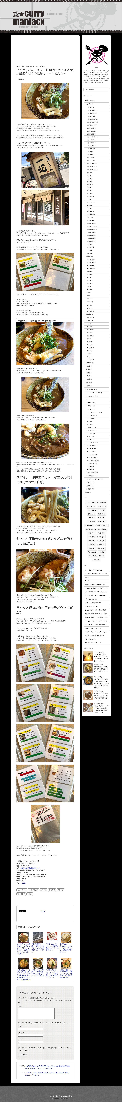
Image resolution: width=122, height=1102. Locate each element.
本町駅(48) (101, 517)
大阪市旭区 (90, 160)
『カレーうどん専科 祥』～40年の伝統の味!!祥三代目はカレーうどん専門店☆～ (37, 974)
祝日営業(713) (91, 506)
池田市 (89, 175)
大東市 (89, 199)
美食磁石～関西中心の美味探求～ (95, 584)
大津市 (89, 295)
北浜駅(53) (92, 517)
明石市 (89, 286)
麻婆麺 (89, 424)
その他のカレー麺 (91, 427)
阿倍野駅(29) (91, 533)
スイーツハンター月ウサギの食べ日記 (96, 624)
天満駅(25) (91, 540)
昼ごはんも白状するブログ (93, 603)
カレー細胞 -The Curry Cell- (93, 570)
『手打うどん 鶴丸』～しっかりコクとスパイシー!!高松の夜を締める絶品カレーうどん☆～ (52, 974)
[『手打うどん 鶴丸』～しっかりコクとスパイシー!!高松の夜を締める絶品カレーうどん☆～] (52, 959)
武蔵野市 (89, 359)
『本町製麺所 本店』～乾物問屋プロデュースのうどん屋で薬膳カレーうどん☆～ (37, 948)
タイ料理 (89, 439)
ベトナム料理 (90, 451)
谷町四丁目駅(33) (91, 529)
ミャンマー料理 (91, 463)
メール (21, 1033)
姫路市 (89, 289)
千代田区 (89, 329)
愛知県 (88, 366)
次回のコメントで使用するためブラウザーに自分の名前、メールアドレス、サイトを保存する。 (45, 1049)
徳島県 (88, 379)
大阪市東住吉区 (91, 137)
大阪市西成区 (33, 890)
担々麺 (89, 421)
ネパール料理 (90, 436)
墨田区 (89, 332)
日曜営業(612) (102, 506)
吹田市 (89, 187)
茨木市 (89, 181)
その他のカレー (90, 475)
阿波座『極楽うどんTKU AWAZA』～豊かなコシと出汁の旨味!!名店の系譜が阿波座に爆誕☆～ (66, 974)
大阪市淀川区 (90, 163)
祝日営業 (60, 890)
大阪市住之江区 (91, 131)
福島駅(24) (91, 548)
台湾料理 (89, 469)
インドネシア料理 (91, 457)
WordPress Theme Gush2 (61, 1098)
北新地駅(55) (101, 514)
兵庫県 (88, 256)
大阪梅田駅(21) (92, 552)
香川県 (88, 382)
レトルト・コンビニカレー (93, 479)
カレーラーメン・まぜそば (94, 412)
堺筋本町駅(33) (102, 529)
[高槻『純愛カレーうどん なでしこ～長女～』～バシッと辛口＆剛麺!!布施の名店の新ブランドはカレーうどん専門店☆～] (23, 959)
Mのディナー (89, 581)
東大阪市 (89, 202)
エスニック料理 (90, 430)
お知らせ (88, 489)
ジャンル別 (88, 389)
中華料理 (89, 466)
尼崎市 (89, 271)
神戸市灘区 (90, 265)
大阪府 (88, 104)
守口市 (89, 190)
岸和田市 (89, 211)
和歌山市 (89, 317)
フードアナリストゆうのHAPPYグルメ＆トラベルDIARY (102, 621)
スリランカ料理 (91, 445)
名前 (20, 1026)
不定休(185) (101, 510)
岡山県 (88, 376)
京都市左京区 (90, 235)
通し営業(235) (92, 510)
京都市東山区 (90, 241)
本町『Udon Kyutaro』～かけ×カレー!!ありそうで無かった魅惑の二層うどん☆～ (66, 948)
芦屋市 (89, 277)
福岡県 (88, 385)
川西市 (89, 283)
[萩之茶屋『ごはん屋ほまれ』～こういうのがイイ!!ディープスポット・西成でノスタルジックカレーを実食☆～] (23, 933)
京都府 (88, 217)
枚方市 (89, 193)
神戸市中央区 (90, 259)
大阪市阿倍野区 (91, 122)
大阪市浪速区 (90, 125)
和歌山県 (88, 314)
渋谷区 (89, 327)
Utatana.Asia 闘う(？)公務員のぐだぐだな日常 (99, 617)
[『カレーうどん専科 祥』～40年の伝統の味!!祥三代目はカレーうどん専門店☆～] (38, 959)
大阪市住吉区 (90, 134)
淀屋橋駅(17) (96, 559)
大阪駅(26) (91, 537)
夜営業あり (21, 894)
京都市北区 (90, 220)
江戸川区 (89, 335)
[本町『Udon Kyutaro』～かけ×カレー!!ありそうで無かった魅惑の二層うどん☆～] (66, 933)
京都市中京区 (90, 226)
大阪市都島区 (90, 151)
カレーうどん (21, 890)
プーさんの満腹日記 (91, 599)
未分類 (87, 492)
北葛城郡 (89, 311)
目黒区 (89, 344)
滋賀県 (88, 292)
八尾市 (89, 205)
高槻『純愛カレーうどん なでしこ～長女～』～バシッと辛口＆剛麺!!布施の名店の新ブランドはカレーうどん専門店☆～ (23, 976)
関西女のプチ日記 (90, 639)
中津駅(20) (102, 552)
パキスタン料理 (91, 442)
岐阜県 (88, 369)
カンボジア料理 (91, 454)
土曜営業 (43, 890)
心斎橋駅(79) (91, 514)
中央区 (89, 324)
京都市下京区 (90, 229)
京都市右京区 (90, 232)
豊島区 (89, 356)
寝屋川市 (89, 196)
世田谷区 (89, 347)
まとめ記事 (89, 485)
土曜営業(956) (90, 502)
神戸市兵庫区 (90, 262)
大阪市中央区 (90, 110)
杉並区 (89, 350)
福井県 (88, 372)
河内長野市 (90, 214)
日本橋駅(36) (88, 525)
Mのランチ (88, 577)
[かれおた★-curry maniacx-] (61, 1)
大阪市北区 (90, 107)
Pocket (43, 911)
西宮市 (89, 274)
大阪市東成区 (90, 143)
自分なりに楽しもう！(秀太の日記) (95, 610)
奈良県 (88, 302)
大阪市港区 (90, 148)
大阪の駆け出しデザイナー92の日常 (96, 595)
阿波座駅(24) (100, 544)
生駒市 (89, 308)
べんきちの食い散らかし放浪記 (94, 635)
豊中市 (89, 172)
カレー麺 (88, 409)
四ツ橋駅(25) (100, 537)
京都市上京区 (90, 223)
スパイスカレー (90, 396)
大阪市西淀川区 (91, 166)
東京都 (88, 320)
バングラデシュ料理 (92, 460)
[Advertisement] (45, 48)
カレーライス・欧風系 (92, 392)
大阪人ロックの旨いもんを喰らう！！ (96, 588)
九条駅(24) (91, 544)
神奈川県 (88, 362)
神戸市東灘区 (90, 268)
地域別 (87, 100)
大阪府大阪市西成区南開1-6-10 (29, 868)
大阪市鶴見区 (90, 157)
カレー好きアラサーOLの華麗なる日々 (96, 592)
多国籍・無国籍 (90, 472)
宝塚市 (89, 280)
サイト (20, 1039)
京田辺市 (89, 247)
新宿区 (89, 341)
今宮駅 (29, 894)
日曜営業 (52, 890)
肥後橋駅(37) (101, 521)
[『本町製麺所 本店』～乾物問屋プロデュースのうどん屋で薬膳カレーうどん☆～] (38, 933)
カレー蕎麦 (90, 418)
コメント (21, 1006)
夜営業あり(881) (101, 502)
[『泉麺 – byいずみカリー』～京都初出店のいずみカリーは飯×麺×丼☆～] (52, 933)
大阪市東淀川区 (91, 169)
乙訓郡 (89, 253)
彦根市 (89, 298)
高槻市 (89, 184)
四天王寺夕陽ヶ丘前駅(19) (96, 556)
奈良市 (89, 305)
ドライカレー (90, 402)
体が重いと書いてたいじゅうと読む (96, 613)
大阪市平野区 (90, 140)
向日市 (89, 250)
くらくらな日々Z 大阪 (92, 606)
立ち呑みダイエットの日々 (93, 643)
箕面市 (89, 178)
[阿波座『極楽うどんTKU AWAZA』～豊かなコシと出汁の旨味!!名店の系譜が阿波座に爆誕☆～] (66, 959)
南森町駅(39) (91, 521)
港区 (88, 338)
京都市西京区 (90, 238)
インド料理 (90, 433)
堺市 (88, 208)
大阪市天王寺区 (91, 119)
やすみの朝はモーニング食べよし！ (96, 632)
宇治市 (89, 244)
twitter (23, 883)
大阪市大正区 (90, 145)
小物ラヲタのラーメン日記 (93, 628)
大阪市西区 (90, 116)
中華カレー (89, 406)
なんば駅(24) (100, 540)
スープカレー (90, 399)
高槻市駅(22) (100, 548)
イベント (88, 482)
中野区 (89, 353)
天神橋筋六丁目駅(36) (101, 525)
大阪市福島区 (90, 113)
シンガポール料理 (91, 448)
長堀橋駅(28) (101, 533)
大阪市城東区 (90, 154)
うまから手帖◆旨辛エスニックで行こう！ (98, 573)
